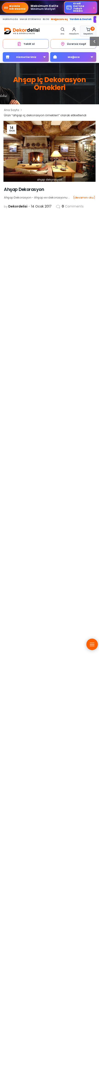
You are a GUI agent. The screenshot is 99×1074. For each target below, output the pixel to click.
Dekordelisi (17, 206)
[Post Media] (49, 151)
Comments (73, 206)
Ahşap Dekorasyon (24, 189)
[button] (94, 41)
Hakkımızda (10, 19)
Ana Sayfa (11, 110)
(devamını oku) (84, 197)
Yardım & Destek (81, 19)
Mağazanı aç (59, 19)
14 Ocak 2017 (41, 206)
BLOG (46, 19)
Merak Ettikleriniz (30, 19)
